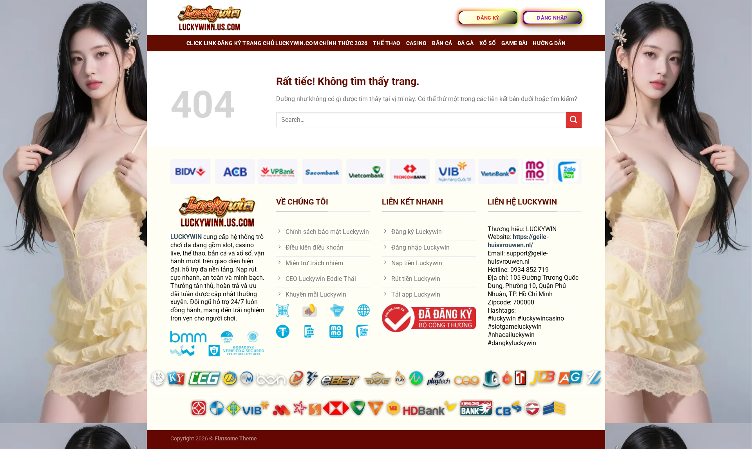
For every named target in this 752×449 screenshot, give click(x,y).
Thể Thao (386, 43)
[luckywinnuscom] (209, 18)
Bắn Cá (442, 43)
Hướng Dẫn (549, 43)
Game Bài (514, 43)
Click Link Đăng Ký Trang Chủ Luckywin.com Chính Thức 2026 (276, 43)
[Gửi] (574, 119)
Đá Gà (465, 43)
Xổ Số (487, 43)
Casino (416, 43)
